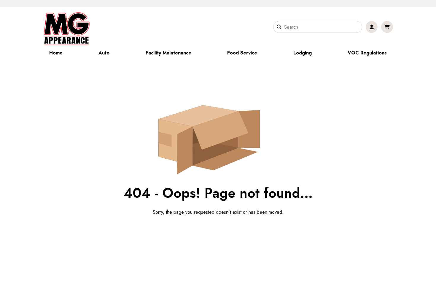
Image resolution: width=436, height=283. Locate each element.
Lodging (302, 52)
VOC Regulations (367, 52)
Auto (103, 52)
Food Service (242, 52)
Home (56, 52)
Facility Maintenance (168, 52)
